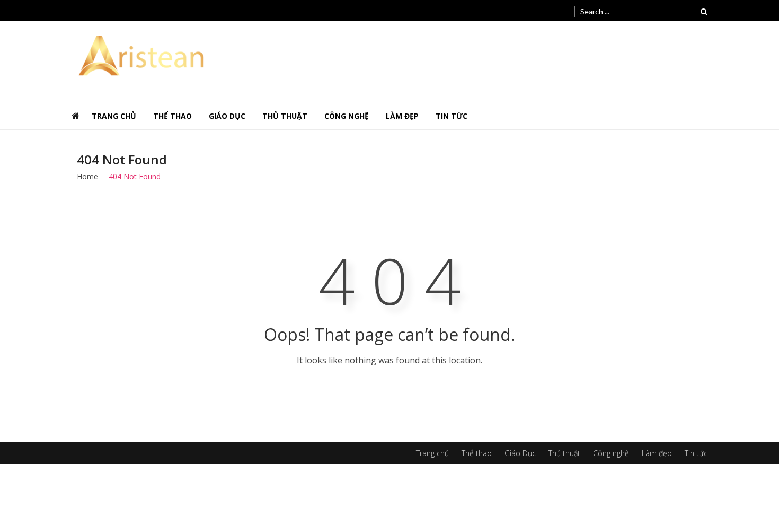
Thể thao (172, 116)
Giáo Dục (227, 116)
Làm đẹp (402, 116)
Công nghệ (346, 116)
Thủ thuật (284, 116)
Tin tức (451, 116)
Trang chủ (114, 116)
